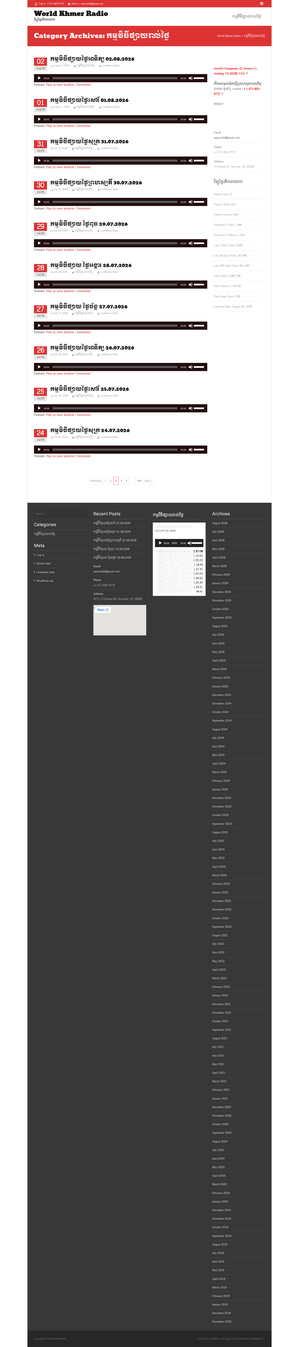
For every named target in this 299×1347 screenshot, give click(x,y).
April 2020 (219, 1175)
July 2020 (218, 1150)
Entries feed (43, 563)
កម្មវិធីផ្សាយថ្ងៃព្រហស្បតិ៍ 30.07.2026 (96, 183)
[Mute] (191, 78)
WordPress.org (44, 580)
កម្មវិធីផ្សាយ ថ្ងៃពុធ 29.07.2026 (89, 224)
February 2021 (221, 1089)
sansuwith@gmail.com (227, 137)
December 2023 (221, 798)
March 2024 (219, 772)
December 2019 (221, 1210)
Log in (40, 554)
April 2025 (219, 660)
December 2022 (221, 900)
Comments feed (45, 572)
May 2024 (218, 755)
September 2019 (221, 1236)
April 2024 (218, 763)
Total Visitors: (222, 286)
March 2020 (219, 1184)
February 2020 (221, 1193)
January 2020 (220, 1201)
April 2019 (218, 1278)
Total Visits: (221, 275)
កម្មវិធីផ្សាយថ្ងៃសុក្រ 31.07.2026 (89, 141)
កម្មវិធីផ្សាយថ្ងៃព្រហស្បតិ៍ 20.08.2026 (114, 540)
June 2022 (218, 952)
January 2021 (220, 1098)
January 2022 (220, 995)
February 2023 (221, 883)
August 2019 (219, 1244)
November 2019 (221, 1218)
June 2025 (218, 643)
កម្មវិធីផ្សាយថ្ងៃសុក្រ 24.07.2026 (90, 430)
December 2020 (221, 1107)
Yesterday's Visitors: (226, 235)
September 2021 (221, 1029)
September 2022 (222, 926)
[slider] (199, 77)
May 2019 (218, 1270)
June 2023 (218, 849)
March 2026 (219, 566)
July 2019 (218, 1253)
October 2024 (220, 712)
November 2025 (221, 600)
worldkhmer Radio (111, 65)
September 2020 (222, 1132)
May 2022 (218, 961)
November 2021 (221, 1012)
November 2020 (221, 1115)
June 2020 (218, 1158)
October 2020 (220, 1124)
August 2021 (219, 1038)
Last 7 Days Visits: (225, 245)
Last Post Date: (223, 306)
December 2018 (221, 1313)
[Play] (39, 78)
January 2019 (220, 1304)
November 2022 (221, 909)
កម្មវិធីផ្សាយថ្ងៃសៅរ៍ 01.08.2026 (89, 100)
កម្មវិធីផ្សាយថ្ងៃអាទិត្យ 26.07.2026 (92, 348)
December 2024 (221, 695)
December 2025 (221, 592)
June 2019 (218, 1261)
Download (83, 84)
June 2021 (218, 1055)
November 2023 (221, 806)
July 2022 (218, 943)
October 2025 (220, 609)
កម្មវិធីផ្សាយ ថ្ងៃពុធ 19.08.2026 (111, 549)
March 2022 (219, 978)
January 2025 (220, 686)
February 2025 (221, 677)
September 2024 (221, 720)
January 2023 (220, 892)
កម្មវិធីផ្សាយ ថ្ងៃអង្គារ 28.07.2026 (91, 265)
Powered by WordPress (209, 1338)
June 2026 (218, 540)
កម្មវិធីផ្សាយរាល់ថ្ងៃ (246, 16)
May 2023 (218, 858)
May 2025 (218, 652)
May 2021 (218, 1064)
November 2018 (221, 1321)
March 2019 (219, 1287)
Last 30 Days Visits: (226, 255)
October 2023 (220, 815)
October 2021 (220, 1021)
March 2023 (219, 875)
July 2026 (218, 531)
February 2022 (221, 986)
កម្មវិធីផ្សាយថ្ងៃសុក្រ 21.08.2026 (111, 531)
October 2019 (220, 1227)
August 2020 (220, 1141)
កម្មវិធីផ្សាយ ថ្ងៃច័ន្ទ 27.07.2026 (89, 306)
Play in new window (60, 84)
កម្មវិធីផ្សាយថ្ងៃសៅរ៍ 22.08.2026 (111, 523)
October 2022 (220, 918)
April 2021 (218, 1072)
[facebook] (262, 5)
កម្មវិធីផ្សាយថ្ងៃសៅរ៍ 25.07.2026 (89, 389)
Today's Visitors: (224, 214)
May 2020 (218, 1167)
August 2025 (220, 626)
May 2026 (218, 549)
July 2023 (218, 840)
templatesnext (256, 1338)
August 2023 (220, 832)
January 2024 (220, 789)
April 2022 (219, 969)
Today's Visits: (222, 204)
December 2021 (221, 1004)
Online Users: (222, 194)
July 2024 (218, 737)
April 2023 (219, 866)
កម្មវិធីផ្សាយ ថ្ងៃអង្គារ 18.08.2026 (112, 557)
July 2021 (218, 1046)
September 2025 (222, 617)
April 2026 (218, 557)
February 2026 (221, 574)
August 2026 (219, 523)
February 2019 (220, 1296)
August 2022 (220, 935)
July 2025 (218, 634)
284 (139, 480)
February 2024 (221, 780)
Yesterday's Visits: (224, 224)
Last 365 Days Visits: (226, 265)
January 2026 (220, 583)
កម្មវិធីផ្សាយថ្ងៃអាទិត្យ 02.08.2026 (92, 59)
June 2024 (218, 746)
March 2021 (219, 1081)
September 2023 (222, 823)
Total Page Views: (224, 296)
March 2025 (219, 669)
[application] (120, 78)
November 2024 (221, 703)
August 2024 (219, 729)
